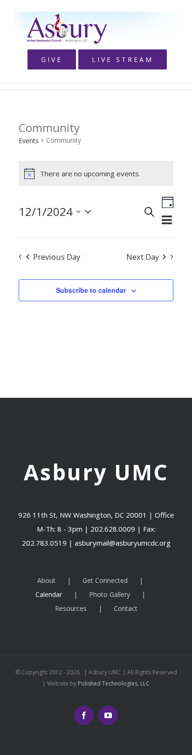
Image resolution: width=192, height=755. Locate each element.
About (46, 580)
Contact (125, 608)
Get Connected (105, 580)
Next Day (142, 256)
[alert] (96, 173)
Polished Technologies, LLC (113, 683)
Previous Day (56, 256)
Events (29, 140)
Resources (71, 608)
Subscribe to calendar (91, 290)
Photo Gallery (109, 594)
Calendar (48, 594)
